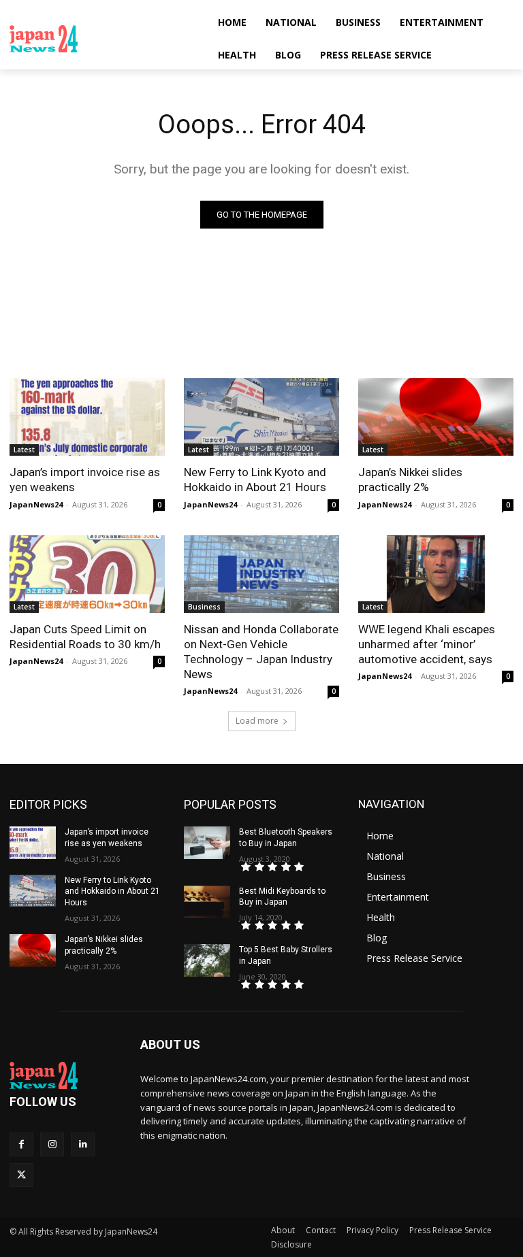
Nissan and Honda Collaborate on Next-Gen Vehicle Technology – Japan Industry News (261, 651)
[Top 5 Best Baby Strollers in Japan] (207, 960)
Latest (24, 449)
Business (204, 606)
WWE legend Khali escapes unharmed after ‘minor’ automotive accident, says (426, 644)
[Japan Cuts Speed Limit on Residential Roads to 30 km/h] (87, 574)
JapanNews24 (36, 504)
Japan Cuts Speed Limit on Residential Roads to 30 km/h (85, 636)
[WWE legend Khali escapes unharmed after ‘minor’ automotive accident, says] (435, 574)
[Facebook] (21, 1144)
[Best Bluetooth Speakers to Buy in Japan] (207, 842)
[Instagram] (52, 1144)
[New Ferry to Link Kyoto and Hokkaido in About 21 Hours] (261, 417)
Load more (257, 720)
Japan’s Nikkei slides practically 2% (410, 479)
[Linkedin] (83, 1144)
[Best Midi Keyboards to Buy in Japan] (207, 902)
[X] (21, 1175)
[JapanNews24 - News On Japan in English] (102, 38)
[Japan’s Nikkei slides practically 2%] (435, 417)
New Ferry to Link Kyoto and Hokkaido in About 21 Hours (255, 479)
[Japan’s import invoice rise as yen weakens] (87, 417)
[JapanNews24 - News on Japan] (65, 1075)
